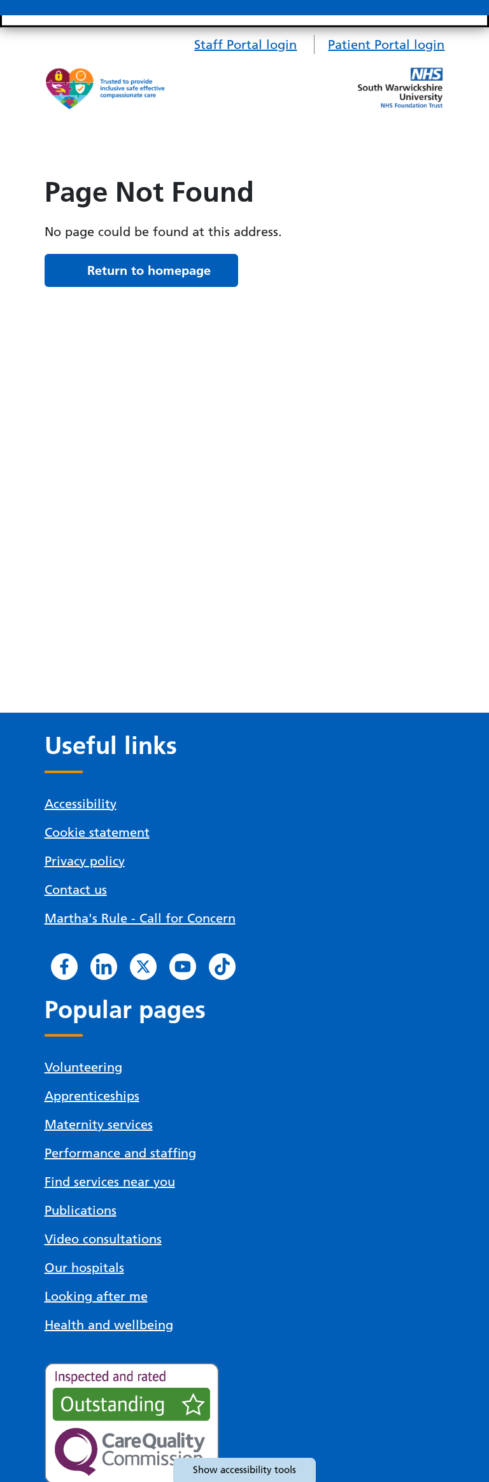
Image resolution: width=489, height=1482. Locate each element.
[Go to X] (143, 966)
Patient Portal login (386, 44)
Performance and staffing (120, 1153)
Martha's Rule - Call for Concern (140, 918)
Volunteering (83, 1067)
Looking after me (96, 1296)
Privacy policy (85, 861)
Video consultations (103, 1239)
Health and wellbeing (109, 1324)
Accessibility (81, 803)
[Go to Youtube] (182, 966)
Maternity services (99, 1124)
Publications (81, 1210)
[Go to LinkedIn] (103, 966)
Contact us (76, 889)
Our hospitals (84, 1267)
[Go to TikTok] (222, 966)
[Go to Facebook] (64, 966)
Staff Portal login (245, 44)
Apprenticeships (92, 1095)
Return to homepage (149, 270)
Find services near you (110, 1181)
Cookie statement (97, 832)
